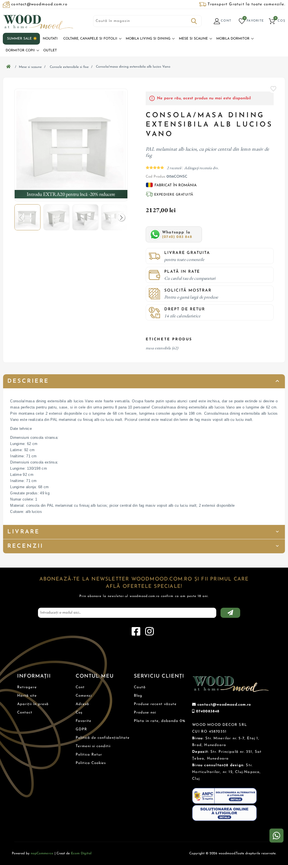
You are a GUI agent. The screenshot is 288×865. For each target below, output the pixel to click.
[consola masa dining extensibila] (70, 145)
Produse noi (145, 712)
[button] (121, 217)
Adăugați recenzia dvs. (201, 167)
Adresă (82, 704)
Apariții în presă (33, 704)
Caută (194, 21)
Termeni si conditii (93, 746)
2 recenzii (174, 167)
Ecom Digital (81, 853)
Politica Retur (89, 754)
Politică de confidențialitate (103, 738)
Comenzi (84, 695)
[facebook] (135, 631)
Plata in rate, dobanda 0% (159, 721)
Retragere (27, 687)
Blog (138, 695)
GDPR (81, 729)
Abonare (230, 613)
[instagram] (149, 631)
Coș (79, 712)
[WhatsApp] (276, 836)
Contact (24, 712)
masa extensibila (158, 347)
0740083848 (208, 711)
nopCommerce (42, 853)
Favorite (273, 88)
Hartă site (27, 695)
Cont (80, 687)
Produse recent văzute (155, 704)
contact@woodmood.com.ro (224, 704)
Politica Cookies (91, 763)
